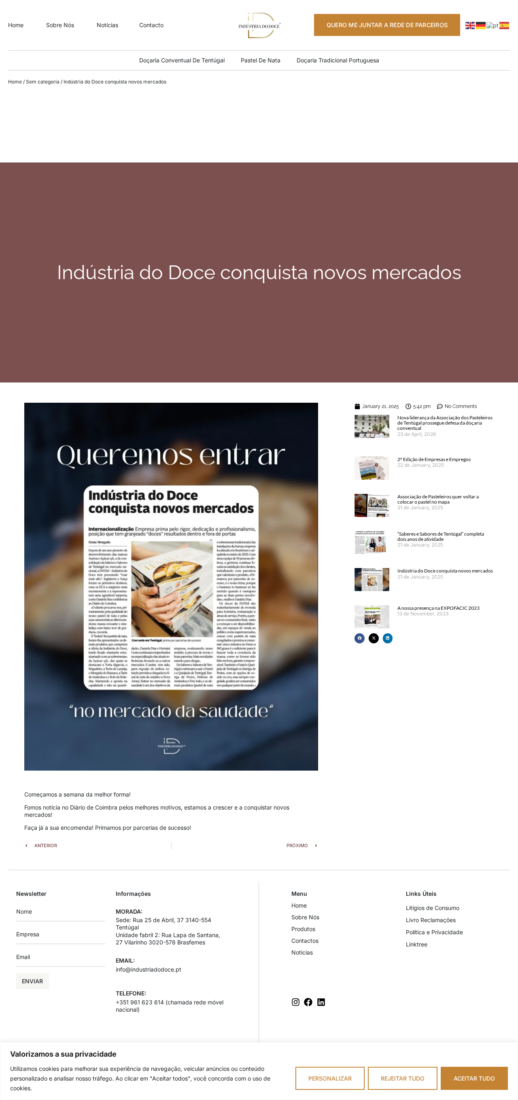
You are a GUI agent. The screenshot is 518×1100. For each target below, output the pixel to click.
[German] (481, 24)
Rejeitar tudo (403, 1078)
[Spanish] (504, 24)
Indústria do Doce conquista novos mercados (445, 571)
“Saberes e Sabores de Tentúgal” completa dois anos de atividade (440, 536)
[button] (360, 638)
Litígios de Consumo (432, 907)
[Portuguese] (492, 24)
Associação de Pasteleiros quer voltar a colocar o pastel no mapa (438, 499)
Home (15, 82)
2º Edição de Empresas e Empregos (434, 459)
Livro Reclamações (431, 919)
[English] (470, 24)
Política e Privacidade (434, 932)
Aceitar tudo (474, 1078)
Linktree (416, 944)
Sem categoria (42, 82)
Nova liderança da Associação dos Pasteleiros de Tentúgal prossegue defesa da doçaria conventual (445, 422)
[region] (259, 1071)
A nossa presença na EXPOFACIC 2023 (438, 608)
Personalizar (330, 1078)
